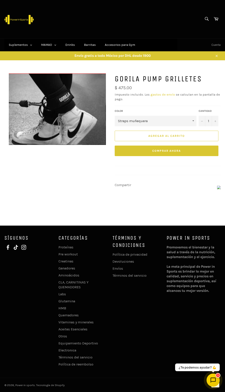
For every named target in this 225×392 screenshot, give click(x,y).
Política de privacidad (129, 254)
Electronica (67, 350)
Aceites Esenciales (72, 329)
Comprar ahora (166, 150)
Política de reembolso (75, 364)
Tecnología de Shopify (50, 385)
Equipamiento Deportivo (78, 343)
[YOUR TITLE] (219, 188)
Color (119, 110)
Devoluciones (123, 261)
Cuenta (216, 44)
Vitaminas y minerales (76, 322)
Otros (62, 336)
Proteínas (65, 247)
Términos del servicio (75, 357)
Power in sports (25, 385)
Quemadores (68, 315)
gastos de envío (163, 94)
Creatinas (65, 261)
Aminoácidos (68, 275)
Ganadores (66, 268)
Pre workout (68, 254)
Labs (62, 294)
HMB (62, 308)
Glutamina (66, 301)
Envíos (117, 268)
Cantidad (205, 110)
